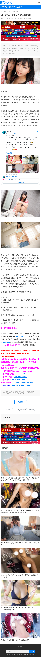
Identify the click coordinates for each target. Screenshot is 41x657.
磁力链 (13, 654)
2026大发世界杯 (16, 7)
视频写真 (31, 654)
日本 (17, 654)
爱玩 (8, 417)
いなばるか (16, 409)
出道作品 (25, 654)
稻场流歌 (31, 409)
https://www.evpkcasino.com (22, 382)
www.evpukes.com (18, 380)
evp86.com (5, 342)
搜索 (32, 651)
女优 (20, 654)
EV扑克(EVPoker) (10, 328)
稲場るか (23, 409)
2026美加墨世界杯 (5, 7)
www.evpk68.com (20, 377)
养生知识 (16, 11)
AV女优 (8, 409)
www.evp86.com (21, 336)
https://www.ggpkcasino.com (22, 385)
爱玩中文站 (6, 2)
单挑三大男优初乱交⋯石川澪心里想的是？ (15, 640)
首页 (9, 11)
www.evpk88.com (22, 374)
